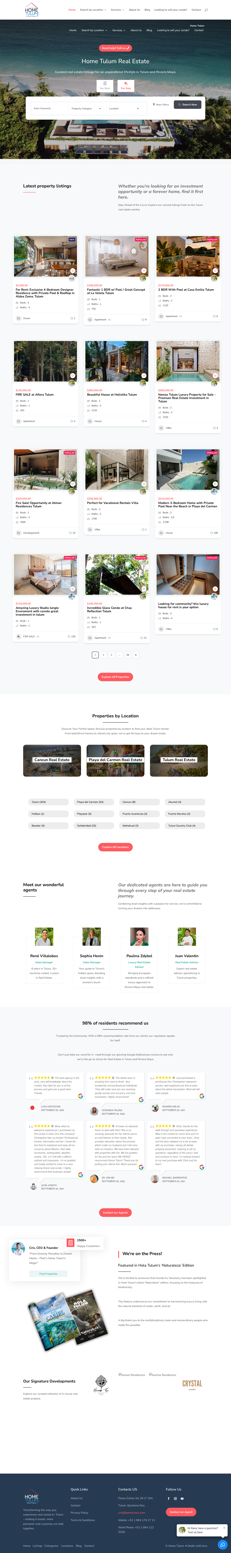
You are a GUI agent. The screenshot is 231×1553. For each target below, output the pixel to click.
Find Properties (48, 1273)
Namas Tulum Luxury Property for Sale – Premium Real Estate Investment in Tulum (187, 398)
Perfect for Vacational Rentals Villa (112, 503)
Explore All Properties (115, 676)
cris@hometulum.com (131, 1512)
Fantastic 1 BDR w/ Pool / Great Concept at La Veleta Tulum (116, 291)
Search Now (189, 104)
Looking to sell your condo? (170, 10)
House (26, 318)
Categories (51, 1545)
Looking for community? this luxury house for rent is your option (183, 605)
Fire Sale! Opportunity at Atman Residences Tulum (39, 504)
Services (116, 10)
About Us (134, 10)
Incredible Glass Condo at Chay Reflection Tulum (109, 609)
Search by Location (91, 10)
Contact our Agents (115, 1212)
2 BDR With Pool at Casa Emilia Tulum (186, 290)
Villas (168, 427)
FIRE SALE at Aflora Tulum (35, 395)
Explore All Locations (115, 847)
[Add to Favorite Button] (72, 270)
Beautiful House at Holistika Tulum (112, 395)
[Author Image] (71, 278)
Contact (196, 10)
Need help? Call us (113, 48)
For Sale (126, 88)
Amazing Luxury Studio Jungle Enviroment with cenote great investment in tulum (37, 611)
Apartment (100, 319)
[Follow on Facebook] (168, 1498)
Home (72, 10)
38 (127, 654)
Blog (147, 10)
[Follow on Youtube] (182, 1498)
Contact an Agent (181, 1512)
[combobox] (86, 108)
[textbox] (82, 108)
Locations (67, 1545)
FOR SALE (29, 636)
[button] (16, 256)
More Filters (162, 104)
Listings (37, 1545)
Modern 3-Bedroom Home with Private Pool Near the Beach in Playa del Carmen (187, 504)
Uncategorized (31, 532)
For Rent (105, 88)
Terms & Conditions (83, 1520)
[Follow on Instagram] (175, 1498)
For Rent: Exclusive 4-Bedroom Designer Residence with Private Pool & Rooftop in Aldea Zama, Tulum (45, 293)
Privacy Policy (79, 1512)
